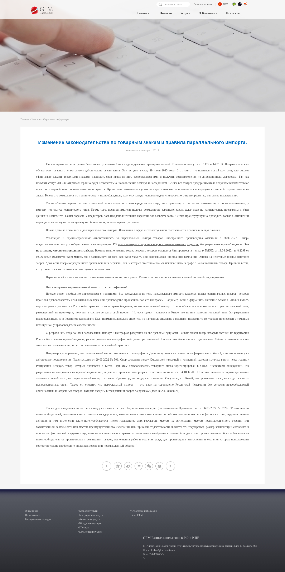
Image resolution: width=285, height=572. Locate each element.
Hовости (166, 13)
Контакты (233, 13)
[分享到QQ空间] (118, 466)
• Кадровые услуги (87, 510)
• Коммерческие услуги (90, 531)
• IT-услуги (83, 527)
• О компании (31, 510)
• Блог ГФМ (136, 515)
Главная (143, 13)
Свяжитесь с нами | (204, 4)
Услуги (185, 13)
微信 (234, 4)
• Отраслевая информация (143, 510)
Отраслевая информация (56, 119)
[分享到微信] (149, 466)
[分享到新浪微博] (128, 466)
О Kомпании (208, 13)
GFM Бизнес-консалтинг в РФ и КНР (171, 537)
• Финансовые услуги (89, 519)
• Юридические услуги (89, 523)
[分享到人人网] (159, 466)
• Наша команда (32, 515)
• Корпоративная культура (37, 519)
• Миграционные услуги (90, 515)
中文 (225, 4)
